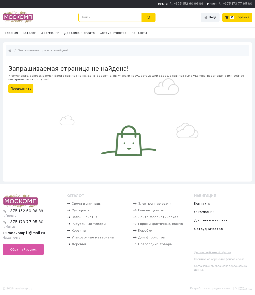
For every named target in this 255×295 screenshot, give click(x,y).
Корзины (79, 231)
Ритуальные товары (89, 224)
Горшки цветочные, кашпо (160, 224)
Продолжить (21, 89)
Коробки (145, 231)
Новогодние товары (155, 244)
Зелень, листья (85, 217)
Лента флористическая (158, 217)
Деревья (79, 244)
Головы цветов (151, 210)
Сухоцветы (81, 210)
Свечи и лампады (87, 204)
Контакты (139, 33)
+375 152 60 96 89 (25, 211)
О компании (50, 33)
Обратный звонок (23, 249)
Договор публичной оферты (212, 252)
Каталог (29, 33)
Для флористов (151, 237)
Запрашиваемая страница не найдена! (43, 50)
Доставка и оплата (79, 33)
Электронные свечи (155, 204)
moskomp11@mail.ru (26, 233)
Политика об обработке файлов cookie (219, 259)
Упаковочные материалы (93, 237)
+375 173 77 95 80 (25, 222)
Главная (11, 33)
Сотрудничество (113, 33)
